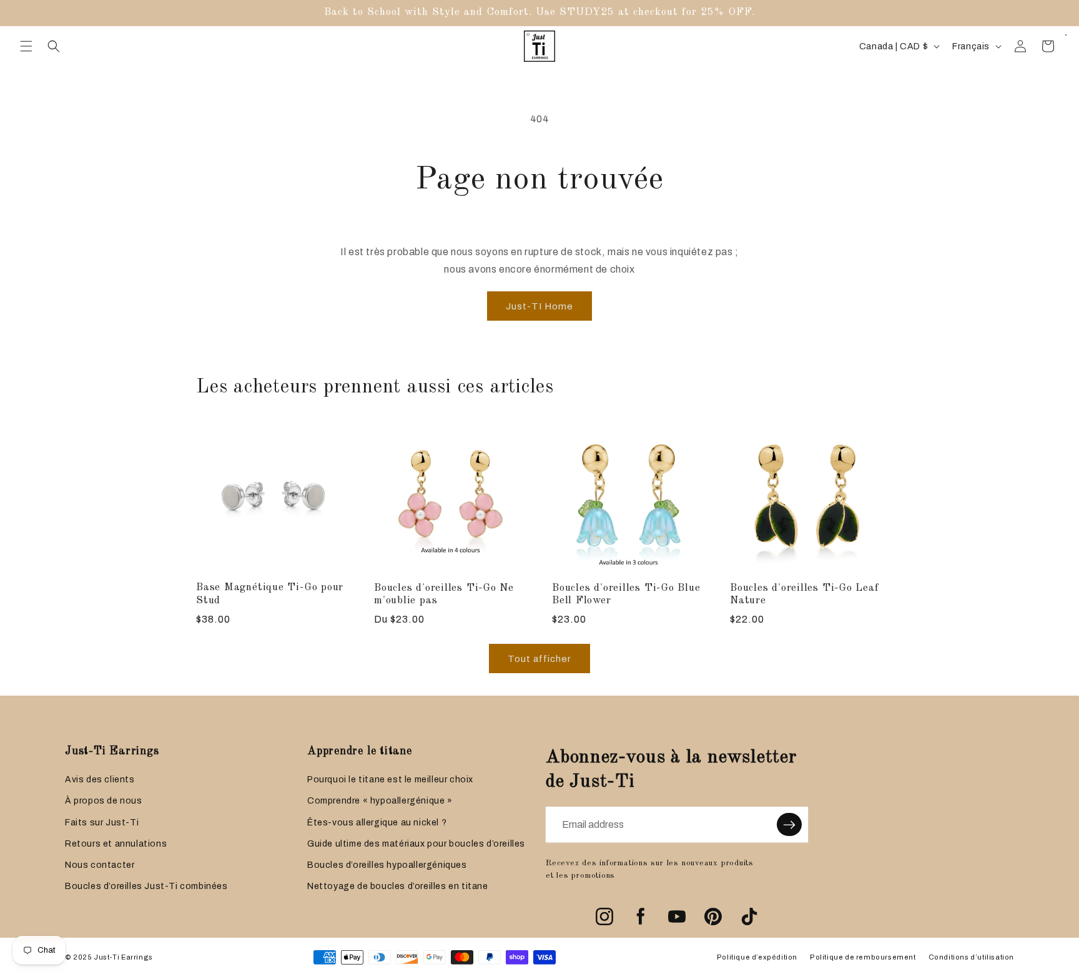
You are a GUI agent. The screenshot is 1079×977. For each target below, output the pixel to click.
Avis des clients (100, 779)
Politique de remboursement (863, 957)
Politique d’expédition (757, 957)
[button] (26, 46)
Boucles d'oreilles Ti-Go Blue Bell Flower (626, 594)
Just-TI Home (539, 306)
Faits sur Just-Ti (102, 822)
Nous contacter (99, 865)
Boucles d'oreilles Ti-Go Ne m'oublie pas (444, 594)
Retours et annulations (116, 843)
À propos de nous (103, 800)
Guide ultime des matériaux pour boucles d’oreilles (416, 843)
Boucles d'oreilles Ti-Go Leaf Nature (804, 594)
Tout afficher (539, 659)
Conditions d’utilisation (971, 957)
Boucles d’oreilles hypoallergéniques (387, 865)
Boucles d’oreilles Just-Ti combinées (146, 886)
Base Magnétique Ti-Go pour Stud (269, 594)
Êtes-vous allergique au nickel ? (376, 822)
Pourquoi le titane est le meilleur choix (390, 779)
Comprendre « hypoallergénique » (380, 800)
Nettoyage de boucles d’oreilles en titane (397, 886)
